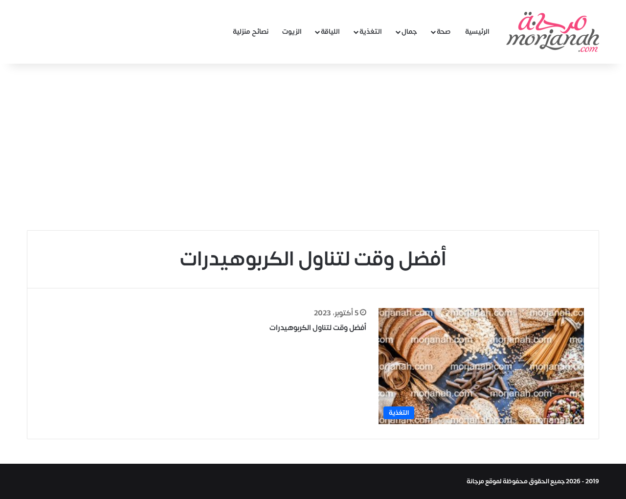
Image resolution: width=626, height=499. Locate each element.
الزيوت (292, 31)
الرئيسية (477, 31)
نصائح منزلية (250, 31)
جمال (409, 31)
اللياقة (330, 31)
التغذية (370, 31)
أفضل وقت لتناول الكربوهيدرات (317, 328)
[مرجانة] (552, 32)
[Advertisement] (313, 146)
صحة (444, 31)
